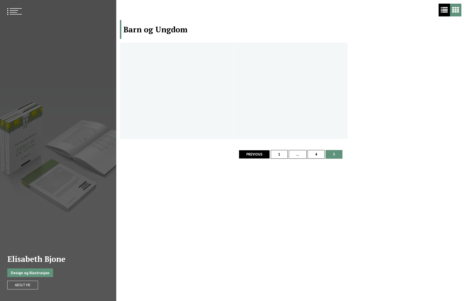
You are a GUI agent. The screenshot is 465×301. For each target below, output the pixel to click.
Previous (254, 154)
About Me (23, 285)
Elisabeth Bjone (36, 259)
